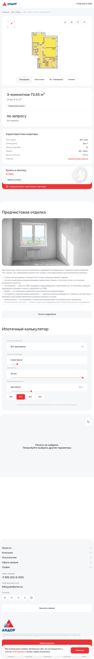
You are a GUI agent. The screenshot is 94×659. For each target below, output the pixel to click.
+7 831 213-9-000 (84, 4)
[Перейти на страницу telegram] (18, 598)
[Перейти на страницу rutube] (5, 598)
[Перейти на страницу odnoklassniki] (25, 598)
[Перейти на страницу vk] (12, 598)
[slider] (17, 364)
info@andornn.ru (12, 586)
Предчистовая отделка (78, 159)
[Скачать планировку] (65, 22)
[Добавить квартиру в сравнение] (71, 22)
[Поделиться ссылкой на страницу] (84, 22)
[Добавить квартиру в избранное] (78, 22)
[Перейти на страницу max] (31, 598)
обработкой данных (15, 652)
